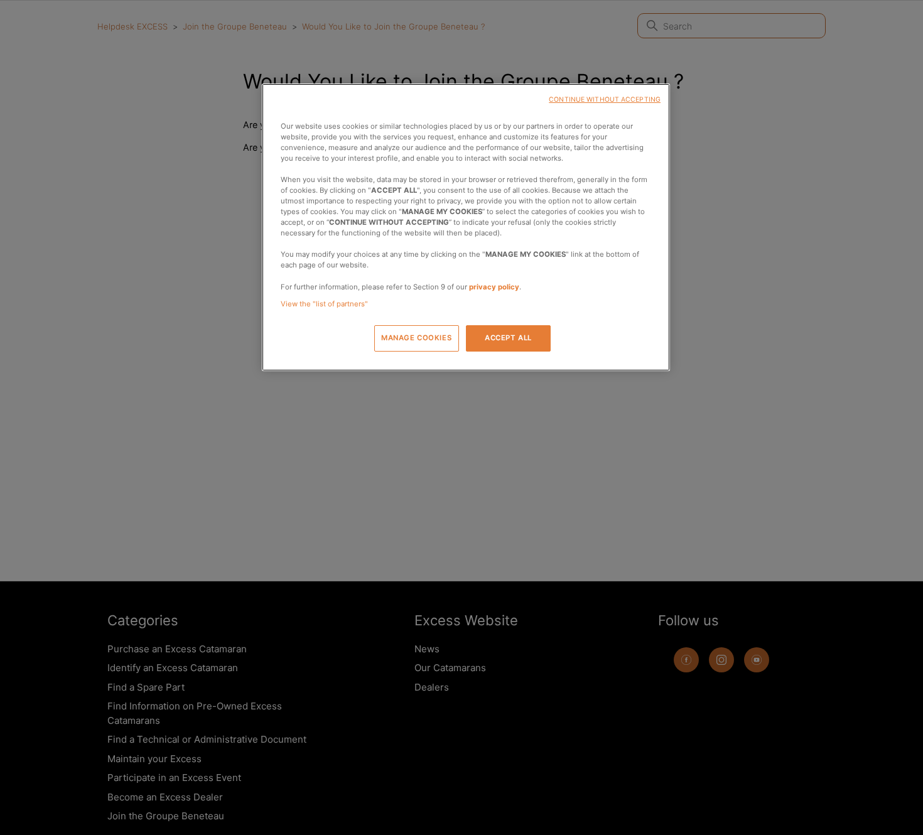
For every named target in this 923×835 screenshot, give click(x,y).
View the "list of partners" (324, 303)
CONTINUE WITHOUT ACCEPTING (605, 99)
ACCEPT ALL (508, 337)
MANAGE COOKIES (416, 337)
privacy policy (494, 287)
